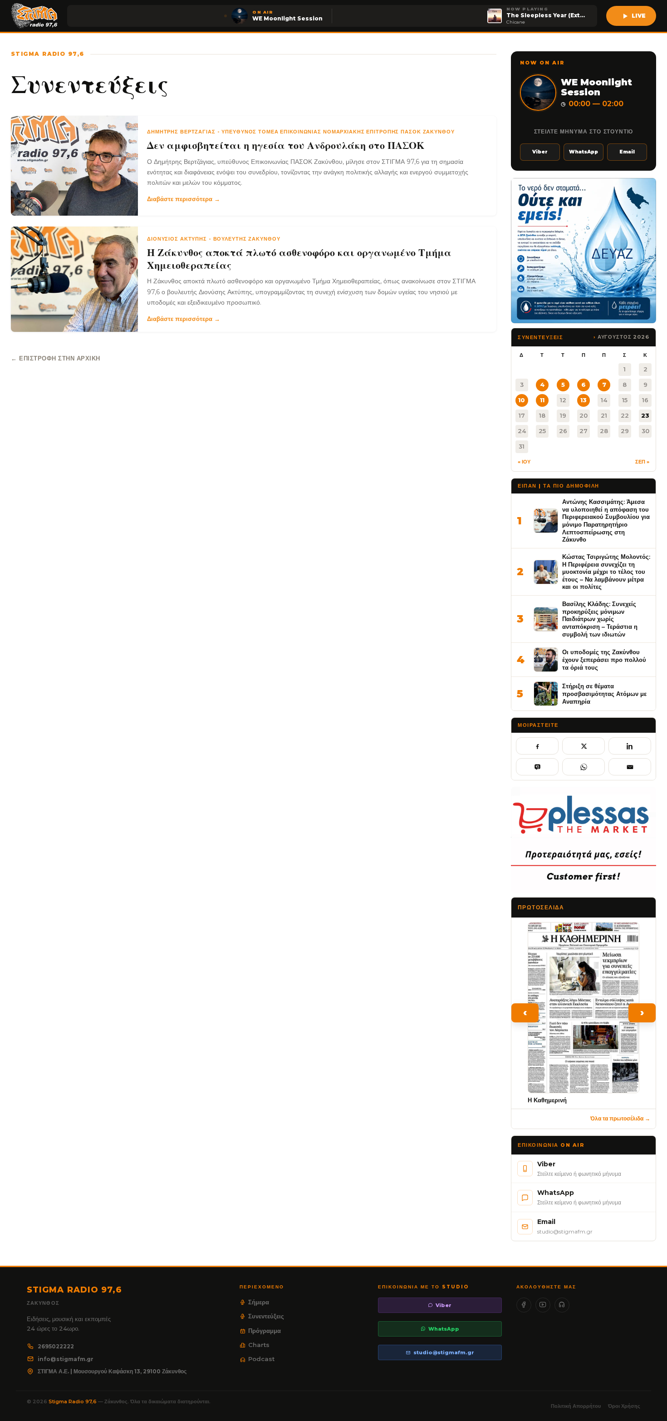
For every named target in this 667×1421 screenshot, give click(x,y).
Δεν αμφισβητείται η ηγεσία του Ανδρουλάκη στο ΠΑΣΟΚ (285, 145)
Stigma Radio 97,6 (73, 1401)
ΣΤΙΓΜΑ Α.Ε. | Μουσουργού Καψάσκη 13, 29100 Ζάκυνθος (112, 1371)
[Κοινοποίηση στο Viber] (537, 766)
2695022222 (56, 1346)
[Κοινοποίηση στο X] (583, 746)
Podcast (261, 1358)
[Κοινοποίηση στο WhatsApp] (583, 766)
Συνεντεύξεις (266, 1316)
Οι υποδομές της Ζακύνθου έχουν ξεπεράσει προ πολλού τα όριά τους (604, 659)
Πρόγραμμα (264, 1330)
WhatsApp (583, 152)
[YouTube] (542, 1305)
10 (521, 400)
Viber (540, 152)
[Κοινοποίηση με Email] (629, 766)
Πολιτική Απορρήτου (576, 1406)
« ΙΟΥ (524, 462)
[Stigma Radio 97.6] (34, 16)
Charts (259, 1344)
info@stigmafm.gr (65, 1359)
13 (583, 400)
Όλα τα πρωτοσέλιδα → (620, 1118)
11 (542, 400)
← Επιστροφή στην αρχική (55, 358)
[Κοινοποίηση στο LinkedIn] (629, 746)
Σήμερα (258, 1302)
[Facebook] (523, 1305)
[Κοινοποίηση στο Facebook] (537, 746)
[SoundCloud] (561, 1305)
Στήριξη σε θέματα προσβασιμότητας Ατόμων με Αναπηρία (604, 693)
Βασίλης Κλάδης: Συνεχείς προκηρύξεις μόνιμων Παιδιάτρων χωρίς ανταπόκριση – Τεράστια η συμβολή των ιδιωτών (600, 619)
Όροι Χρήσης (624, 1406)
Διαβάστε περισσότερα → (183, 198)
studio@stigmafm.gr (443, 1352)
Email (627, 152)
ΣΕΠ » (642, 462)
